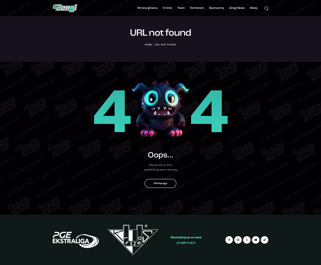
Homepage (160, 183)
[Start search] (266, 8)
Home (148, 45)
